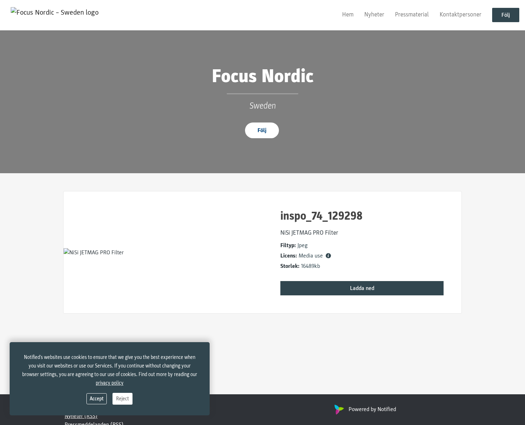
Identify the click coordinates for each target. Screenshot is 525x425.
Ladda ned (362, 288)
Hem (348, 15)
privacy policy (110, 383)
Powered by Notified (372, 409)
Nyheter (374, 15)
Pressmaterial (412, 15)
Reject (122, 399)
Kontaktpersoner (460, 15)
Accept (97, 399)
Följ (505, 15)
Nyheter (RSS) (81, 416)
